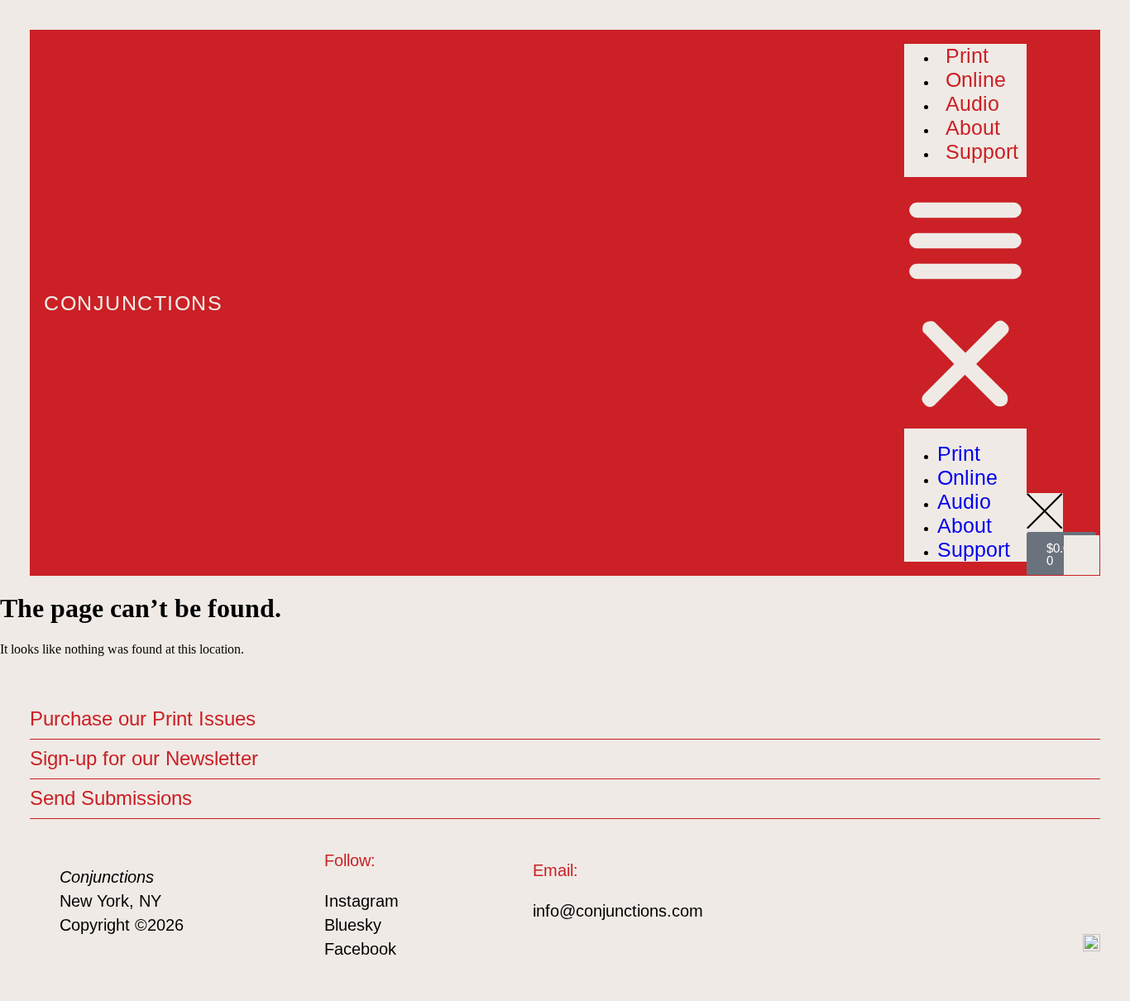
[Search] (1076, 547)
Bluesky (352, 925)
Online (976, 79)
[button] (965, 303)
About (973, 127)
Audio (972, 103)
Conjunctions (133, 302)
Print (967, 55)
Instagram (361, 901)
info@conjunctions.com (618, 911)
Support (982, 151)
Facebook (360, 949)
